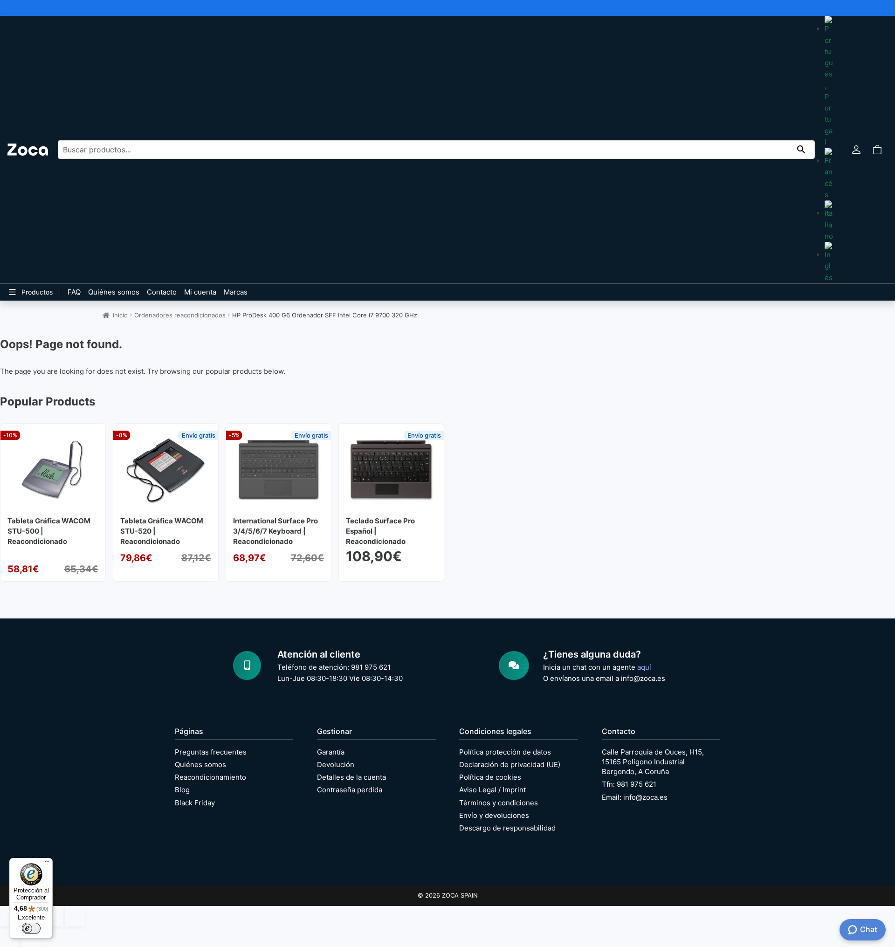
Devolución (335, 764)
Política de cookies (490, 777)
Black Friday (195, 802)
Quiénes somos (113, 292)
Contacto (162, 292)
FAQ (74, 292)
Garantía (330, 752)
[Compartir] (53, 916)
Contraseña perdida (349, 789)
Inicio (120, 315)
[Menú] (47, 863)
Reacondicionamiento (210, 777)
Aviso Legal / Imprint (492, 789)
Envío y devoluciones (494, 815)
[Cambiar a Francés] (829, 174)
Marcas (236, 292)
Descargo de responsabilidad (507, 827)
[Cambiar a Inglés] (829, 262)
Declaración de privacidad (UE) (509, 764)
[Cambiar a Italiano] (829, 221)
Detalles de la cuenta (351, 777)
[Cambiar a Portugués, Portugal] (829, 82)
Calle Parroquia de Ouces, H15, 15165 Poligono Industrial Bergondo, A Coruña (653, 762)
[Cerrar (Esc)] (74, 916)
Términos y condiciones (498, 802)
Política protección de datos (505, 752)
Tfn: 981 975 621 (629, 784)
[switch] (31, 928)
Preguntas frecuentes (211, 752)
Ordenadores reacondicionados (180, 315)
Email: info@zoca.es (635, 797)
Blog (182, 789)
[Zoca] (27, 149)
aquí (644, 667)
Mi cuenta (200, 292)
